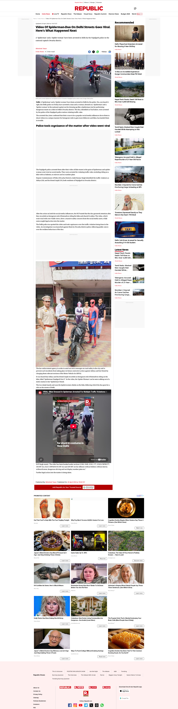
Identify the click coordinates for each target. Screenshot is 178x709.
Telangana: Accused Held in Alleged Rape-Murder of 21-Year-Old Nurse (128, 158)
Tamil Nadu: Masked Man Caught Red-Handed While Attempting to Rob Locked (129, 129)
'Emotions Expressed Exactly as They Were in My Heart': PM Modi (128, 213)
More (138, 14)
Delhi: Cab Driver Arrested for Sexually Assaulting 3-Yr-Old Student (129, 241)
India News (40, 51)
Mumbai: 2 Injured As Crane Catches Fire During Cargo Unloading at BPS (128, 186)
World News (118, 77)
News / (35, 18)
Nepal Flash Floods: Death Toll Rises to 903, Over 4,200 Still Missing (129, 100)
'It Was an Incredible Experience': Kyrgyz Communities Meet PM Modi (128, 73)
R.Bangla (92, 2)
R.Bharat (86, 2)
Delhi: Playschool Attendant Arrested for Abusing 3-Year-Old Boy (128, 45)
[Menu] (134, 8)
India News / (41, 18)
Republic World (79, 2)
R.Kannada (99, 2)
